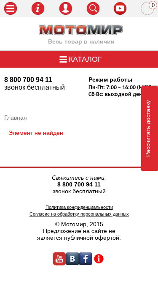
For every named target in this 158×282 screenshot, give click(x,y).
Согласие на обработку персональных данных (79, 213)
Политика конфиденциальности (79, 207)
